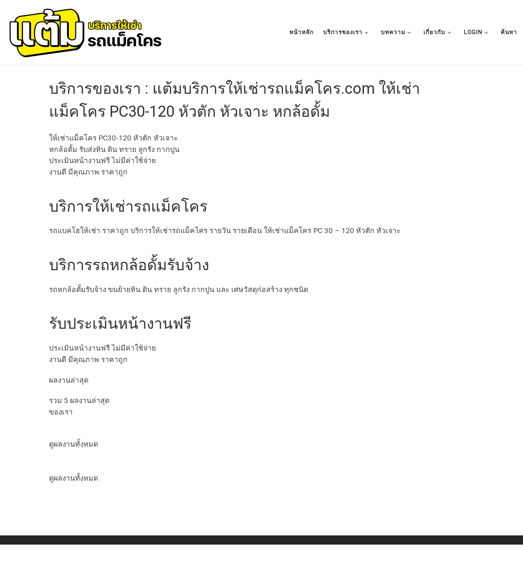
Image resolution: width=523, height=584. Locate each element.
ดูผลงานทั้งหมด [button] (73, 444)
